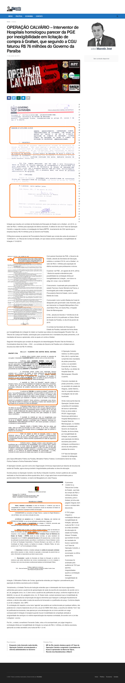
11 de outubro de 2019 (13, 56)
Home (8, 21)
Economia (29, 16)
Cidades (14, 21)
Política (19, 16)
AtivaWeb (39, 677)
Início (10, 16)
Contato (39, 16)
